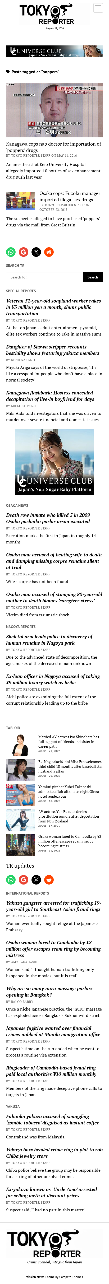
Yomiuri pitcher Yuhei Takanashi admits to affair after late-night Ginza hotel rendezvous (68, 791)
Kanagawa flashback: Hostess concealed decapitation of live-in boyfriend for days (50, 395)
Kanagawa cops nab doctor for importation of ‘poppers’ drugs (53, 147)
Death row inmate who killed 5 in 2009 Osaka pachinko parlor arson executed (48, 518)
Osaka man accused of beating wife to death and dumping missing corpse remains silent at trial (54, 560)
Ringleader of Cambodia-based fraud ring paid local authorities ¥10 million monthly (51, 1070)
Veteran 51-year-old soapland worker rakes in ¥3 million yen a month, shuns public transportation (53, 307)
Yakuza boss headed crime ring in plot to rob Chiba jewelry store (54, 1152)
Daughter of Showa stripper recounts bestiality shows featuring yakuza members (52, 349)
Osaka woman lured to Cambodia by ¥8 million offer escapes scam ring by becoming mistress (69, 841)
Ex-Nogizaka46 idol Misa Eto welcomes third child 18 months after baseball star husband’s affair (70, 766)
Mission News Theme (40, 1277)
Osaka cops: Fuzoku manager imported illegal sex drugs (69, 196)
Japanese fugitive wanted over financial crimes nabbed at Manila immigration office (53, 1031)
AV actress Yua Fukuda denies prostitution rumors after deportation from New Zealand (68, 816)
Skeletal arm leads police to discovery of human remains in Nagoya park (49, 639)
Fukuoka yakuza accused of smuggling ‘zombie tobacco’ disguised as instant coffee (52, 1119)
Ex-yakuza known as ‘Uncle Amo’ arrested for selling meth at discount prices (51, 1192)
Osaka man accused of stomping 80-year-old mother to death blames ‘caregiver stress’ (54, 597)
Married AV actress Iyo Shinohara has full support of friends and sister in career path (68, 741)
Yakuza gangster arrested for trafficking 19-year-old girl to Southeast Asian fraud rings (53, 906)
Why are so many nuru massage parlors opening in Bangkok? (49, 991)
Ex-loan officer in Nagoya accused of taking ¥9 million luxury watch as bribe (53, 679)
